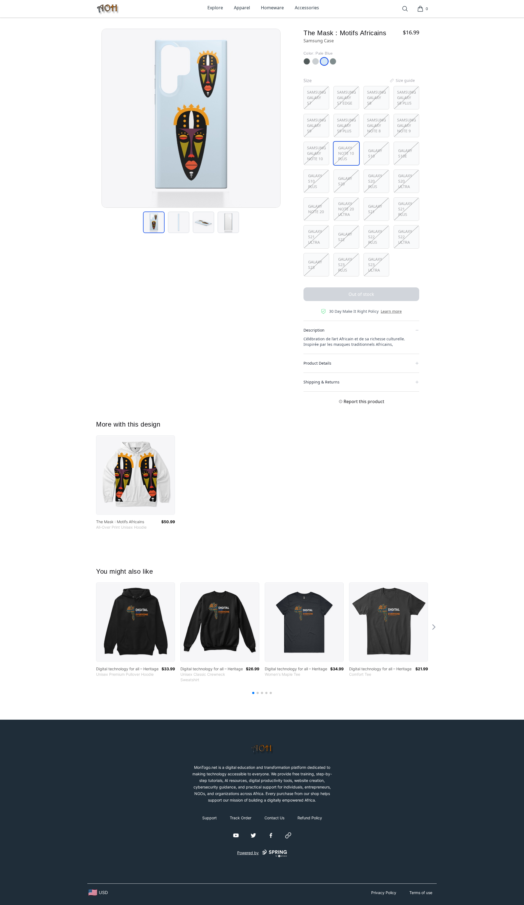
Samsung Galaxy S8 (376, 98)
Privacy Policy (383, 892)
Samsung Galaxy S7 (316, 98)
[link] (135, 475)
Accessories (307, 8)
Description (313, 330)
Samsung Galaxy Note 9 (406, 125)
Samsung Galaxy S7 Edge (346, 98)
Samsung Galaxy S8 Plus (406, 98)
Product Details (317, 363)
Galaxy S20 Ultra (405, 181)
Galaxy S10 (375, 153)
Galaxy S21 (375, 209)
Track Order (240, 817)
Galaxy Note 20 (316, 209)
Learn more (391, 311)
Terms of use (420, 892)
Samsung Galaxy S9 (316, 125)
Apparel (242, 8)
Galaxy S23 (315, 264)
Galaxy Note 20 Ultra (346, 209)
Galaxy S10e (405, 153)
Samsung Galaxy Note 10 (316, 153)
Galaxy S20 (345, 181)
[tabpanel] (191, 118)
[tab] (154, 222)
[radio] (316, 97)
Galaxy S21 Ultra (315, 237)
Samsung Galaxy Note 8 (376, 125)
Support (209, 817)
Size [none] (307, 81)
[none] (402, 80)
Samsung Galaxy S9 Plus (346, 125)
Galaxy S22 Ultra (405, 237)
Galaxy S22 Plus (375, 237)
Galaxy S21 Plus (405, 209)
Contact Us (274, 817)
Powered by (248, 852)
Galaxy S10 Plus (315, 181)
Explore (215, 8)
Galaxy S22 (345, 236)
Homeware (272, 8)
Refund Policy (309, 817)
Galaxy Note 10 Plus (346, 153)
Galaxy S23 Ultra (375, 265)
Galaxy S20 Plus (375, 181)
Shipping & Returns (321, 382)
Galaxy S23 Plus (345, 265)
